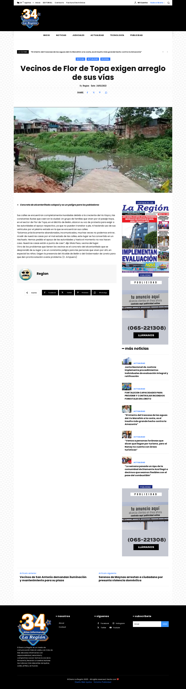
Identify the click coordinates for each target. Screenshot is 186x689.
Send (165, 624)
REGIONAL (105, 59)
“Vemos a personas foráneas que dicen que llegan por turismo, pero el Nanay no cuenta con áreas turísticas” (83, 52)
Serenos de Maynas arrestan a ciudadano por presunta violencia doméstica (131, 578)
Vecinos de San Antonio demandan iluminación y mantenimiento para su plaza (53, 578)
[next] (167, 52)
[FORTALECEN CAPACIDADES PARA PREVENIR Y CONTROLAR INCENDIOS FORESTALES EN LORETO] (126, 386)
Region (86, 85)
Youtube (116, 627)
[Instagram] (113, 623)
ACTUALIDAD (93, 59)
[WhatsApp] (106, 92)
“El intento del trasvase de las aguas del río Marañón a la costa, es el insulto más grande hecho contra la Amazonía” (146, 420)
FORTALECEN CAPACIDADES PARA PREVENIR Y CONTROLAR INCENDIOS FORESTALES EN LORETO (145, 395)
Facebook (105, 623)
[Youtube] (110, 627)
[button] (168, 2)
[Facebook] (87, 92)
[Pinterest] (100, 92)
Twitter (103, 627)
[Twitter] (93, 92)
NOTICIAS (80, 59)
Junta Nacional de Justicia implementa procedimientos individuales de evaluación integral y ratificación (146, 372)
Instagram (120, 623)
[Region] (27, 273)
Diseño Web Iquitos (83, 682)
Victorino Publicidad (102, 682)
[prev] (163, 52)
